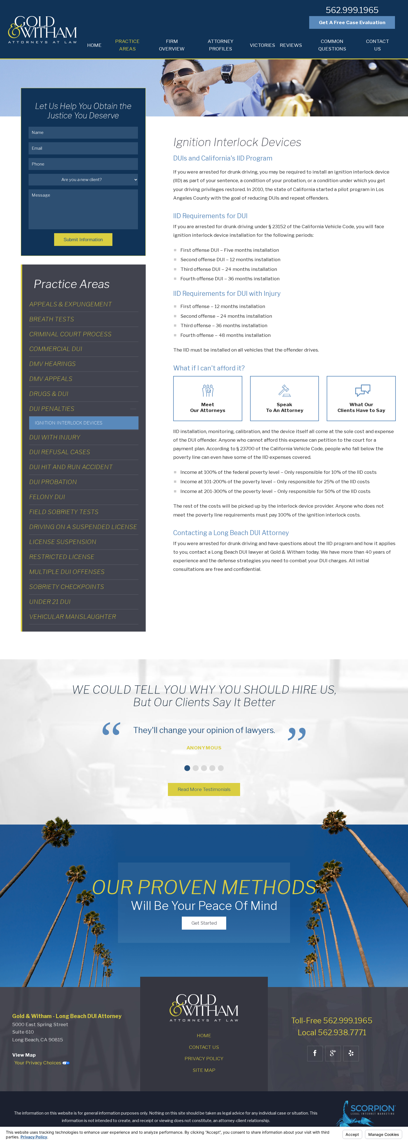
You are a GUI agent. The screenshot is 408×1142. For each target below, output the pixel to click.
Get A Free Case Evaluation (352, 22)
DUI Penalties (51, 408)
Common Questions (332, 45)
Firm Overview (172, 45)
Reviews (291, 45)
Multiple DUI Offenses (67, 571)
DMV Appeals (50, 378)
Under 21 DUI (49, 601)
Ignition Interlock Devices (68, 423)
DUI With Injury (54, 437)
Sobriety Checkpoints (66, 586)
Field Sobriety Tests (64, 511)
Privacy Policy (204, 1058)
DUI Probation (53, 481)
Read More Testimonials (204, 789)
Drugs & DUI (48, 393)
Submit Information (83, 239)
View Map (24, 1055)
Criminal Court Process (70, 334)
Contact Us (377, 45)
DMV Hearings (52, 363)
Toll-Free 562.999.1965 (331, 1020)
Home (94, 45)
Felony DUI (47, 496)
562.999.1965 (352, 10)
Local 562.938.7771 (332, 1032)
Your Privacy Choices (38, 1062)
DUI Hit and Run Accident (71, 466)
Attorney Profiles (220, 45)
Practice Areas (127, 45)
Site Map (204, 1070)
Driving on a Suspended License (83, 526)
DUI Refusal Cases (59, 452)
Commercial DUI (55, 348)
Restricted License (61, 556)
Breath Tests (51, 319)
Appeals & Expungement (70, 304)
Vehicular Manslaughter (72, 616)
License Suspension (62, 541)
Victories (262, 45)
